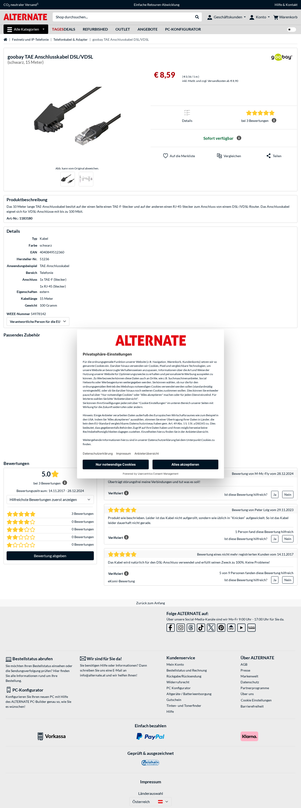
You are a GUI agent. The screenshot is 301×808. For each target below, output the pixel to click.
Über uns (247, 694)
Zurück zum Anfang (150, 603)
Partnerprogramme (255, 688)
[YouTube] (241, 627)
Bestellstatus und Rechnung (186, 670)
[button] (229, 156)
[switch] (291, 29)
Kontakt (291, 5)
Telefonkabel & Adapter (70, 39)
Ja (274, 494)
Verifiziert (115, 493)
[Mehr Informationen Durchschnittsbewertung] (274, 120)
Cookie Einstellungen (256, 700)
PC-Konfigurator (183, 29)
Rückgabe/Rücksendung (183, 676)
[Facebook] (170, 627)
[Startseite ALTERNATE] (25, 16)
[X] (211, 627)
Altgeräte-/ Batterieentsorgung (188, 694)
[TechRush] (231, 627)
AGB (244, 664)
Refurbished (95, 29)
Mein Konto (175, 664)
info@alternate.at (92, 675)
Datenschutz (250, 682)
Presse (245, 670)
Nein (287, 494)
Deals (63, 29)
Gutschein (173, 700)
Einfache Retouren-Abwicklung (156, 5)
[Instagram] (181, 627)
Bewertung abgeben (50, 555)
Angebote (148, 29)
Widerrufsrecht (177, 682)
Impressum (150, 781)
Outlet (122, 29)
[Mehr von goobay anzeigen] (281, 60)
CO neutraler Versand (21, 4)
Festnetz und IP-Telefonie (30, 39)
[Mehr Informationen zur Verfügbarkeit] (239, 138)
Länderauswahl (150, 793)
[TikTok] (201, 627)
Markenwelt (249, 676)
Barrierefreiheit (252, 706)
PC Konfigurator (178, 688)
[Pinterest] (221, 627)
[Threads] (191, 627)
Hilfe (278, 5)
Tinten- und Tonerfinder (183, 706)
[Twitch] (251, 627)
